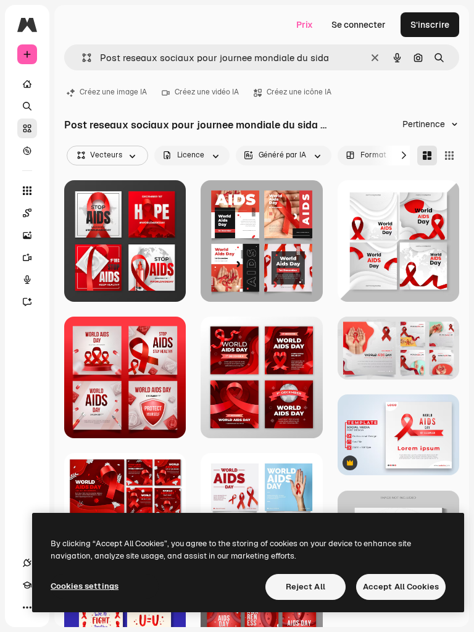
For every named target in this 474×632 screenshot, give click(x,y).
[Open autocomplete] (82, 57)
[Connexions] (27, 563)
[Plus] (27, 607)
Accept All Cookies (401, 586)
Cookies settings (84, 586)
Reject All (305, 586)
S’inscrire (429, 24)
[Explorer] (27, 150)
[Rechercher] (27, 106)
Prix (304, 24)
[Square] (449, 155)
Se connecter (358, 24)
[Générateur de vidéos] (27, 257)
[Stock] (27, 128)
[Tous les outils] (27, 191)
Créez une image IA (113, 92)
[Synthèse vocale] (27, 279)
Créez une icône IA (299, 92)
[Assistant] (27, 302)
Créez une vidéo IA (207, 92)
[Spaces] (27, 213)
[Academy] (27, 585)
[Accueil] (27, 84)
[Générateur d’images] (27, 235)
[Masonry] (427, 155)
